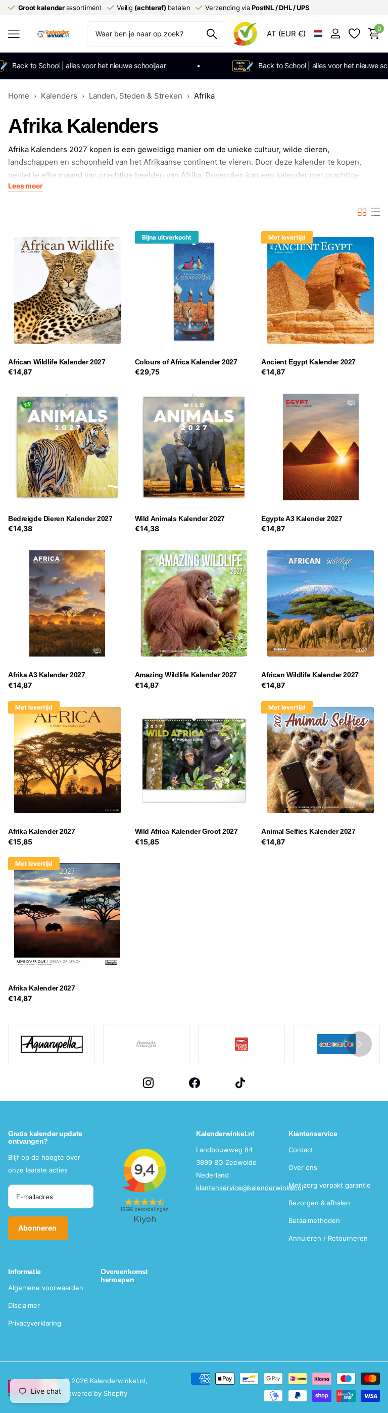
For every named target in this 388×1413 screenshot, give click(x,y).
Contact (300, 1150)
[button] (359, 1044)
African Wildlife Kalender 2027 (56, 362)
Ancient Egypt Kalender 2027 (308, 362)
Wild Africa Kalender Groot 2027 (186, 831)
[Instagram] (148, 1082)
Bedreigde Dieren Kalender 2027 (60, 518)
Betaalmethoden (314, 1220)
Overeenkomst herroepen (124, 1275)
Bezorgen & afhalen (319, 1203)
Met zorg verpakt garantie (329, 1185)
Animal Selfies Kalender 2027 (308, 831)
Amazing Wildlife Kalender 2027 (186, 675)
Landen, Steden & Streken (135, 96)
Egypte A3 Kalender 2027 (301, 518)
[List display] (375, 211)
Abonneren (38, 1227)
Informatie (24, 1271)
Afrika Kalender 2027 (41, 831)
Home (18, 96)
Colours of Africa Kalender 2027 (186, 362)
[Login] (335, 33)
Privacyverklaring (34, 1323)
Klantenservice (312, 1133)
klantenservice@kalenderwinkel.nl (249, 1188)
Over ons (302, 1167)
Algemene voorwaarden (45, 1288)
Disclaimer (24, 1305)
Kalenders (59, 96)
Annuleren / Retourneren (328, 1238)
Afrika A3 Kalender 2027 (46, 675)
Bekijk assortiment (14, 33)
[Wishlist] (354, 33)
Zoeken (211, 33)
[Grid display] (362, 211)
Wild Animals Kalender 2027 (180, 518)
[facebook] (194, 1082)
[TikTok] (240, 1082)
